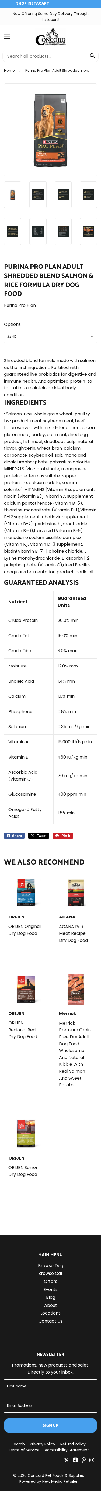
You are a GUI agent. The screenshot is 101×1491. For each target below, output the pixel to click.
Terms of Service (24, 1450)
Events (50, 1289)
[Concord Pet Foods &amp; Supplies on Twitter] (66, 1460)
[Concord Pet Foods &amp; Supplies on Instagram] (91, 1460)
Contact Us (50, 1321)
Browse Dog (50, 1266)
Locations (50, 1313)
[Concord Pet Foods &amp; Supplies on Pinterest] (84, 1460)
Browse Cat (50, 1273)
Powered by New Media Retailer (48, 1481)
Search (18, 1444)
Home (9, 70)
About (50, 1305)
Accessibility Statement (67, 1450)
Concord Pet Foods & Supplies (56, 1475)
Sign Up (50, 1425)
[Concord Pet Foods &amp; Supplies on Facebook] (75, 1460)
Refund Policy (73, 1444)
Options (12, 324)
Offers (50, 1281)
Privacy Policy (42, 1444)
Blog (50, 1297)
